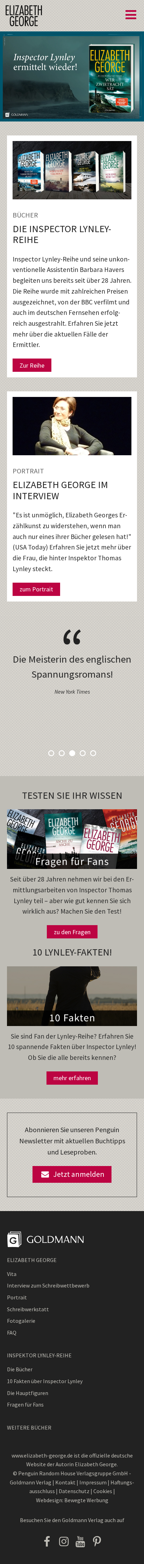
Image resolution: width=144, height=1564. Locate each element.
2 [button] (61, 753)
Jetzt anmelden (77, 1174)
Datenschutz (74, 1491)
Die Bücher (20, 1369)
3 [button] (72, 753)
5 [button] (92, 753)
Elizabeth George (32, 1259)
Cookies (103, 1491)
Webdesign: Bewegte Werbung (72, 1500)
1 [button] (51, 753)
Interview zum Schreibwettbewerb (48, 1285)
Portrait (17, 1297)
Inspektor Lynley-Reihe (39, 1355)
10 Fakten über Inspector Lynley (44, 1381)
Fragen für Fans (25, 1404)
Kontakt (65, 1482)
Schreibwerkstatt (28, 1309)
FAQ (11, 1332)
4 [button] (82, 753)
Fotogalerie (21, 1320)
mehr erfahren (72, 1078)
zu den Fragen (72, 932)
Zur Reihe (32, 365)
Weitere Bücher (29, 1427)
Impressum (93, 1482)
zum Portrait (36, 589)
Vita (11, 1273)
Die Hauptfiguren (27, 1392)
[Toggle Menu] (130, 15)
